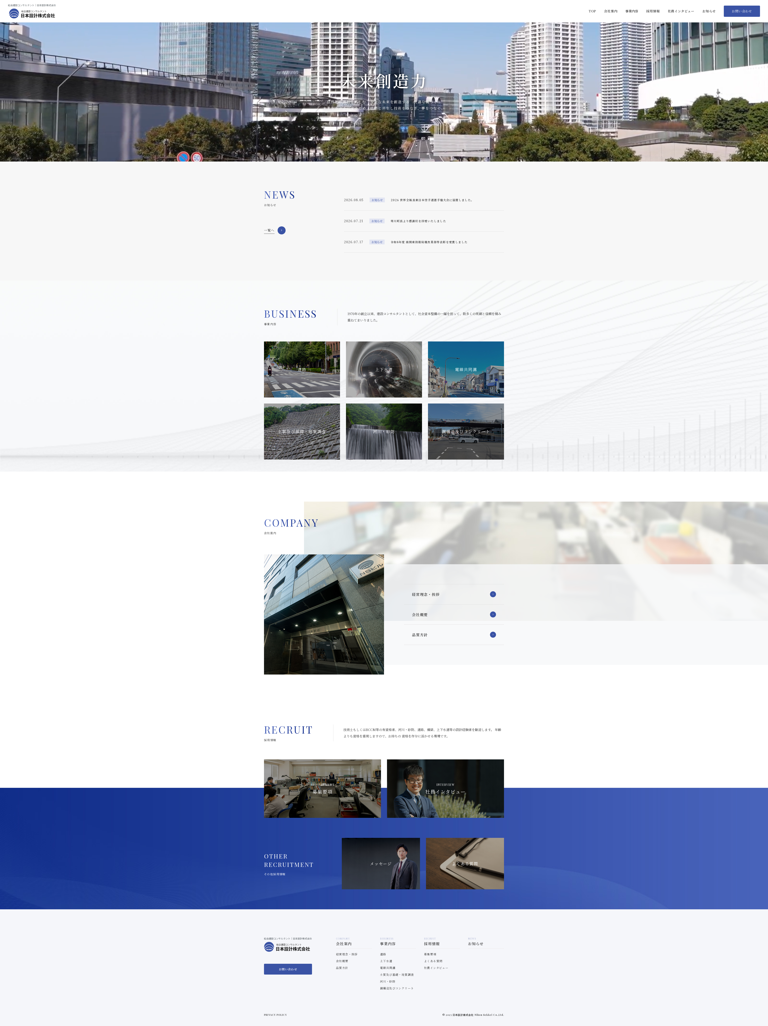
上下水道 (386, 961)
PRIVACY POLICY (275, 1015)
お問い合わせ (742, 11)
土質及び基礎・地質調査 (397, 975)
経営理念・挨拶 (426, 594)
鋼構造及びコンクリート (397, 988)
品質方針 (420, 634)
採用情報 (653, 11)
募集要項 (430, 954)
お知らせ (709, 11)
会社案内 (610, 11)
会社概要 (420, 614)
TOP (592, 11)
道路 (383, 954)
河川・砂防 (387, 981)
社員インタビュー (681, 11)
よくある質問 (433, 961)
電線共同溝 (387, 968)
